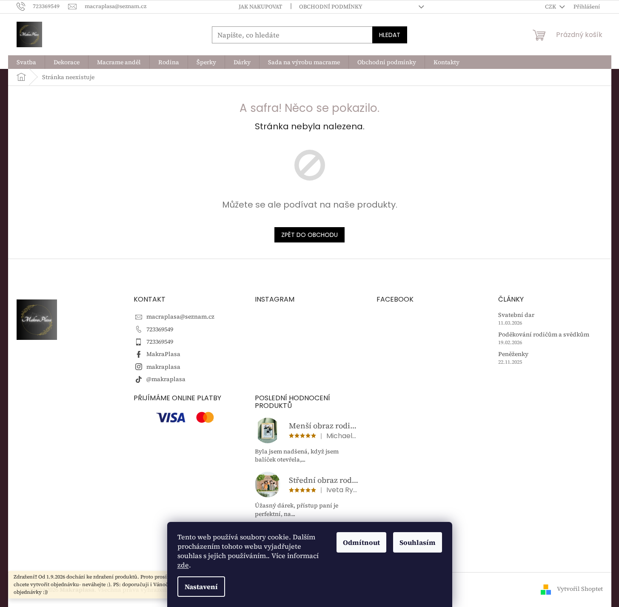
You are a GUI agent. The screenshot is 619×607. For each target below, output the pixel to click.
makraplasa (163, 366)
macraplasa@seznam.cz (180, 316)
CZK (551, 6)
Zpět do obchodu (309, 235)
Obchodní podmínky (330, 6)
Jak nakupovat (260, 6)
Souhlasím (417, 542)
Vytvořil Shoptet (580, 589)
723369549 (159, 329)
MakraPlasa (163, 354)
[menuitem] (26, 62)
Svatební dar (516, 315)
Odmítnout (361, 542)
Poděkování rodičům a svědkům (543, 335)
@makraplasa (165, 379)
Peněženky (513, 354)
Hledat (389, 35)
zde (183, 565)
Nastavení (201, 586)
